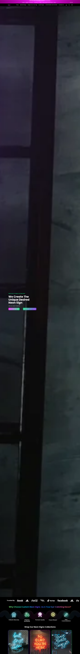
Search (27, 2)
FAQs (55, 2)
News (40, 2)
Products (31, 2)
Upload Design (23, 4)
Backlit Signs (41, 4)
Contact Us (36, 2)
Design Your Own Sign (32, 4)
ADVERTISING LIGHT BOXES (51, 4)
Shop (17, 4)
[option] (40, 0)
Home (23, 2)
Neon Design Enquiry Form (48, 2)
